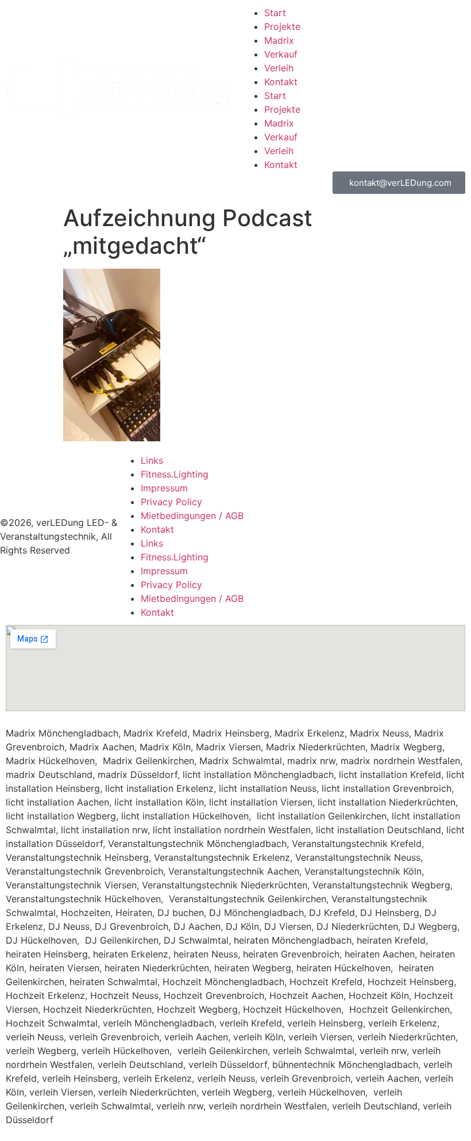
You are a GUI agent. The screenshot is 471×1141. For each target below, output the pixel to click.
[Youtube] (367, 550)
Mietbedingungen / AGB (192, 515)
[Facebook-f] (399, 518)
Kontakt (281, 81)
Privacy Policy (171, 501)
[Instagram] (430, 518)
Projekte (282, 26)
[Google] (430, 550)
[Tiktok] (399, 550)
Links (152, 460)
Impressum (164, 488)
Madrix (279, 40)
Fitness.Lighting (175, 474)
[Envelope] (367, 518)
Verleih (279, 68)
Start (275, 12)
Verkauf (281, 54)
